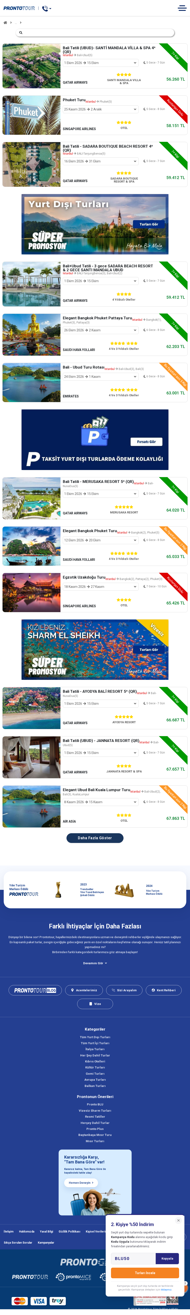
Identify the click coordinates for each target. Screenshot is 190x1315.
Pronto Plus (95, 1129)
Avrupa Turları (95, 1079)
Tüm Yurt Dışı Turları (95, 1037)
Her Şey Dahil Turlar (95, 1055)
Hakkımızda (26, 1231)
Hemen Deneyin (79, 1182)
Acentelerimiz (86, 990)
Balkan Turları (95, 1086)
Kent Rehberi (166, 990)
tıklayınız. (166, 1289)
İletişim (8, 1231)
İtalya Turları (95, 1049)
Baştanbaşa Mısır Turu (95, 1135)
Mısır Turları (95, 1141)
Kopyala (167, 1258)
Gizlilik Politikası (69, 1231)
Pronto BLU (95, 1104)
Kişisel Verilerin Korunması (104, 1231)
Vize (97, 1004)
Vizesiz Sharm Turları (95, 1110)
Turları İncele (145, 1273)
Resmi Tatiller (95, 1116)
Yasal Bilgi (46, 1231)
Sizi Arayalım (127, 990)
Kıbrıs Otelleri (95, 1061)
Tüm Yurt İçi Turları (95, 1043)
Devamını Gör (93, 963)
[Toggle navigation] (184, 8)
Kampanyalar (46, 1242)
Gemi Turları (95, 1073)
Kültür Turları (95, 1067)
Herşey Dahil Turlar (95, 1123)
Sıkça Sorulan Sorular (18, 1242)
